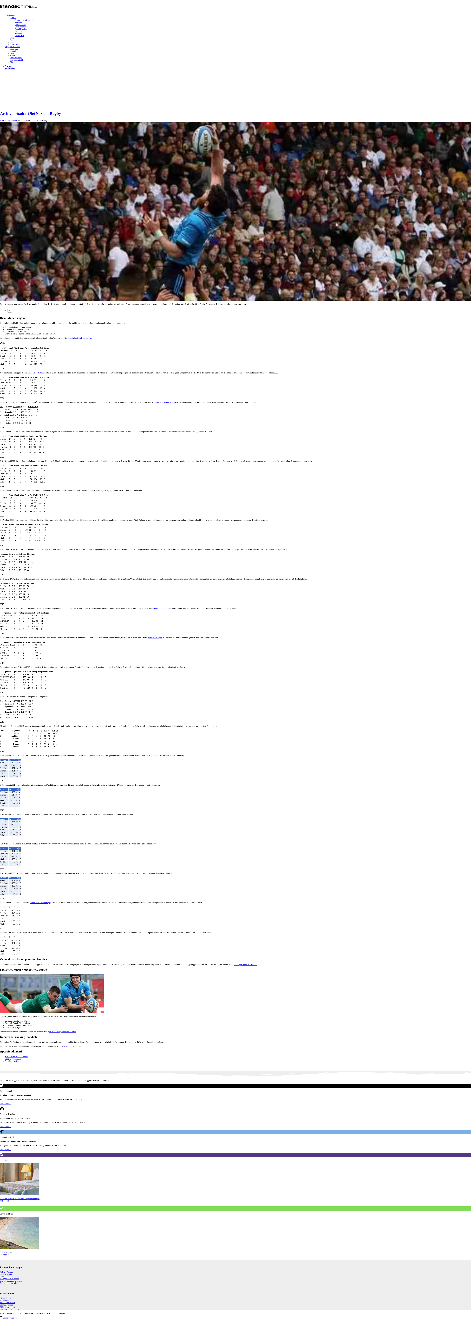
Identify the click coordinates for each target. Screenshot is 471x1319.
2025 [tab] (2, 369)
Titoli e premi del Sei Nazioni (16, 1057)
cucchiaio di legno (275, 549)
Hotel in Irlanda (6, 1274)
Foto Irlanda (4, 1300)
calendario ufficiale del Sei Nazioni (81, 338)
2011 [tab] (2, 781)
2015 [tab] (2, 663)
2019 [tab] (2, 545)
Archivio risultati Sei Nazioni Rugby (30, 113)
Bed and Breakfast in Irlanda (11, 1281)
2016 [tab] (2, 634)
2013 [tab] (2, 722)
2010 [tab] (2, 810)
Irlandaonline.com (9, 1313)
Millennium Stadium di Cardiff (53, 844)
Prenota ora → (5, 1104)
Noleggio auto (5, 1254)
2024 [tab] (2, 398)
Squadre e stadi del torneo (15, 1061)
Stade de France (39, 373)
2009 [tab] (2, 840)
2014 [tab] (2, 692)
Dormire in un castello (8, 1283)
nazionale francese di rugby (40, 903)
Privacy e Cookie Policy (9, 1309)
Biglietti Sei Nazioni (13, 1059)
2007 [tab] (2, 898)
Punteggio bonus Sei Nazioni (245, 965)
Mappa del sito (5, 1298)
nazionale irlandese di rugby (167, 402)
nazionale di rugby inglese (161, 608)
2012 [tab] (2, 751)
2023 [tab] (2, 427)
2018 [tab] (2, 575)
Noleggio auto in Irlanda (9, 1279)
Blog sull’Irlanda (6, 1305)
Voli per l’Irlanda (6, 1272)
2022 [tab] (2, 457)
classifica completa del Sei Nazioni (62, 1032)
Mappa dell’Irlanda (7, 1303)
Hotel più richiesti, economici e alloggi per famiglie (19, 1199)
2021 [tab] (2, 486)
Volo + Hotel (5, 1201)
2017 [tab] (2, 604)
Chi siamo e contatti (7, 1307)
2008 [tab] (2, 869)
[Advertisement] (235, 90)
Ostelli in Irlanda (6, 1276)
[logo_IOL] (18, 12)
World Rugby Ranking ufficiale (68, 1046)
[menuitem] (238, 30)
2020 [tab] (2, 516)
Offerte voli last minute (9, 1252)
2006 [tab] (2, 928)
